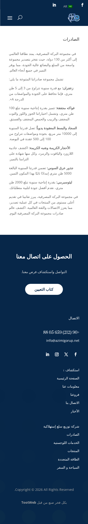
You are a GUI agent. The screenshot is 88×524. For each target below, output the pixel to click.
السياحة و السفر (68, 467)
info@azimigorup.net (62, 340)
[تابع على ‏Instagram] (57, 354)
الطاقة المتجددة (68, 459)
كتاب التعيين (44, 289)
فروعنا (74, 394)
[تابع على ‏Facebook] (82, 5)
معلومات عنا (70, 386)
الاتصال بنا (72, 402)
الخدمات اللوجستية (66, 442)
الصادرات (73, 434)
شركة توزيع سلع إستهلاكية (61, 426)
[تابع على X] (66, 354)
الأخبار (75, 411)
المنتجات (73, 451)
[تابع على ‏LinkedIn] (54, 5)
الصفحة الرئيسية (68, 378)
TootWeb (28, 502)
